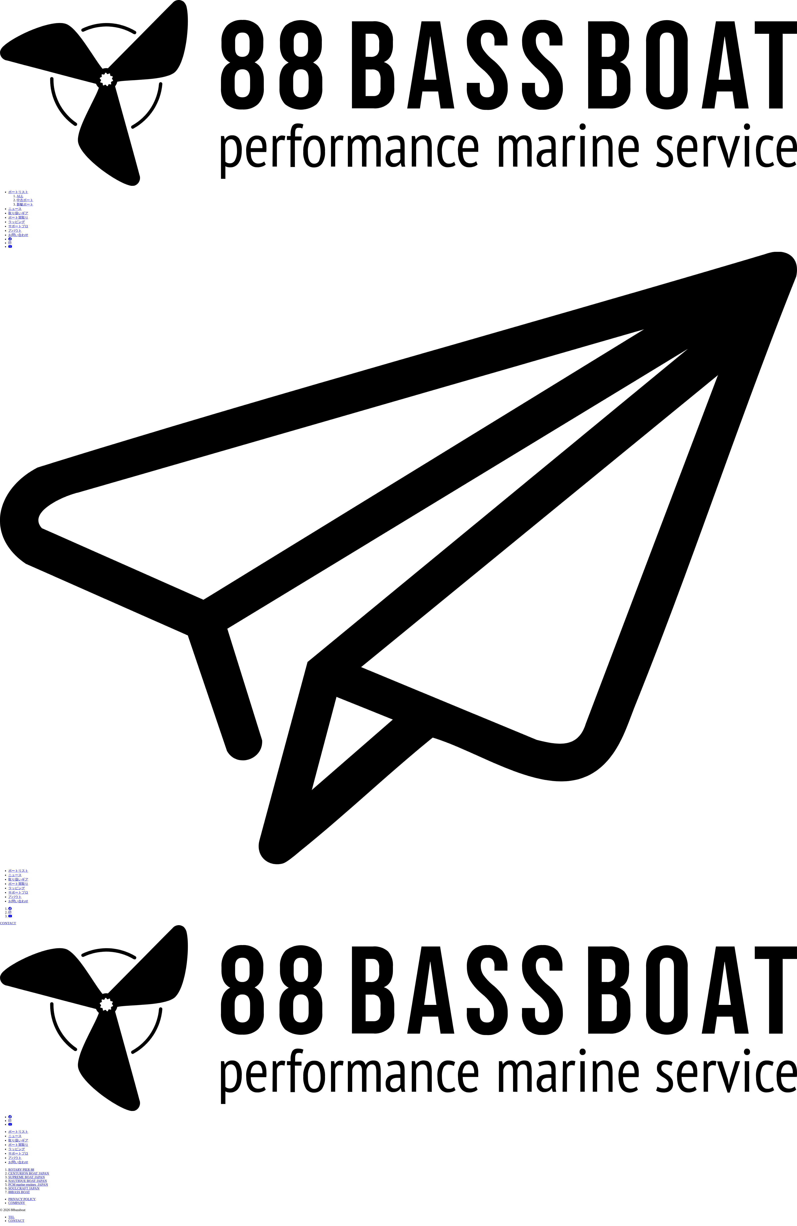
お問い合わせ (18, 235)
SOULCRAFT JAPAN (23, 1188)
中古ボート (25, 200)
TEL (11, 1217)
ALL (20, 196)
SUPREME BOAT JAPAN (26, 1177)
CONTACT (16, 1220)
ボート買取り (18, 217)
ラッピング (16, 222)
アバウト (15, 230)
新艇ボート (25, 204)
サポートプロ (18, 226)
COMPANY (16, 1203)
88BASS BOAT (19, 1192)
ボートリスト (18, 192)
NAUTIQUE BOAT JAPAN (27, 1181)
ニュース (15, 209)
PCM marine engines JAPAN (28, 1184)
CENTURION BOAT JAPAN (28, 1173)
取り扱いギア (18, 213)
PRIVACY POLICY (22, 1199)
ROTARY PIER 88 (21, 1169)
